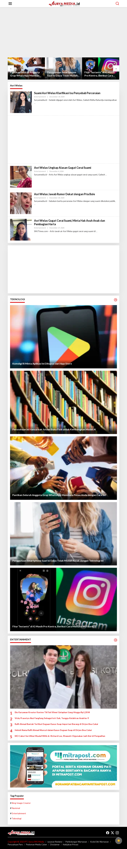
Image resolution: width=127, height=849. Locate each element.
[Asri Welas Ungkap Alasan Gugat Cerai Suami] (106, 175)
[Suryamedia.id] (64, 3)
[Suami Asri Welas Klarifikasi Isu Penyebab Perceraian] (34, 103)
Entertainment (40, 97)
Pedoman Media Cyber (36, 844)
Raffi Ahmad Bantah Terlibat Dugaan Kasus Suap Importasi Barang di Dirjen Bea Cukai (56, 724)
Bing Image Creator (21, 803)
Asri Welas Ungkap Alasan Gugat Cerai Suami (62, 167)
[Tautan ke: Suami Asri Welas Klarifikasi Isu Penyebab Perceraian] (21, 101)
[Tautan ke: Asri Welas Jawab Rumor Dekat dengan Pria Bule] (21, 203)
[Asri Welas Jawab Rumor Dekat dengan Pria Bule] (34, 204)
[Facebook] (108, 833)
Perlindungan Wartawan (76, 841)
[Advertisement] (63, 33)
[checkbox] (118, 840)
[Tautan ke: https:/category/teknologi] (115, 300)
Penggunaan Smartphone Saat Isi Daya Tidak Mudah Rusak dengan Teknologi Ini (62, 74)
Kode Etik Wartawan (99, 841)
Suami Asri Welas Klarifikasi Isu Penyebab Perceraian (67, 93)
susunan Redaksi (54, 841)
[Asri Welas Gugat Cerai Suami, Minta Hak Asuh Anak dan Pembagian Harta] (96, 231)
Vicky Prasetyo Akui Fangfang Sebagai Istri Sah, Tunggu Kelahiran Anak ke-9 (52, 718)
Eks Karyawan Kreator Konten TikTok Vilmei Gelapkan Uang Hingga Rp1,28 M (52, 712)
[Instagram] (117, 833)
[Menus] (10, 3)
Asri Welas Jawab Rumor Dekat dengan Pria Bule (64, 194)
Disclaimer (55, 844)
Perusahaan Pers (15, 844)
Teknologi (16, 818)
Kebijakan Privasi (70, 844)
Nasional (16, 808)
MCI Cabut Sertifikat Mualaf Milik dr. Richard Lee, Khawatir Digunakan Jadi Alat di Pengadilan (60, 736)
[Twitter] (112, 833)
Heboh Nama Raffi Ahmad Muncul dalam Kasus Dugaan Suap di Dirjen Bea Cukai (53, 730)
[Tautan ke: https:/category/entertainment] (115, 640)
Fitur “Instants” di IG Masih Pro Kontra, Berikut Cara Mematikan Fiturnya (99, 74)
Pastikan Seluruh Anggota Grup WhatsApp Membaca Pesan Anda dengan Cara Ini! (26, 74)
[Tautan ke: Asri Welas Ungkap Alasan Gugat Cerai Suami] (21, 176)
